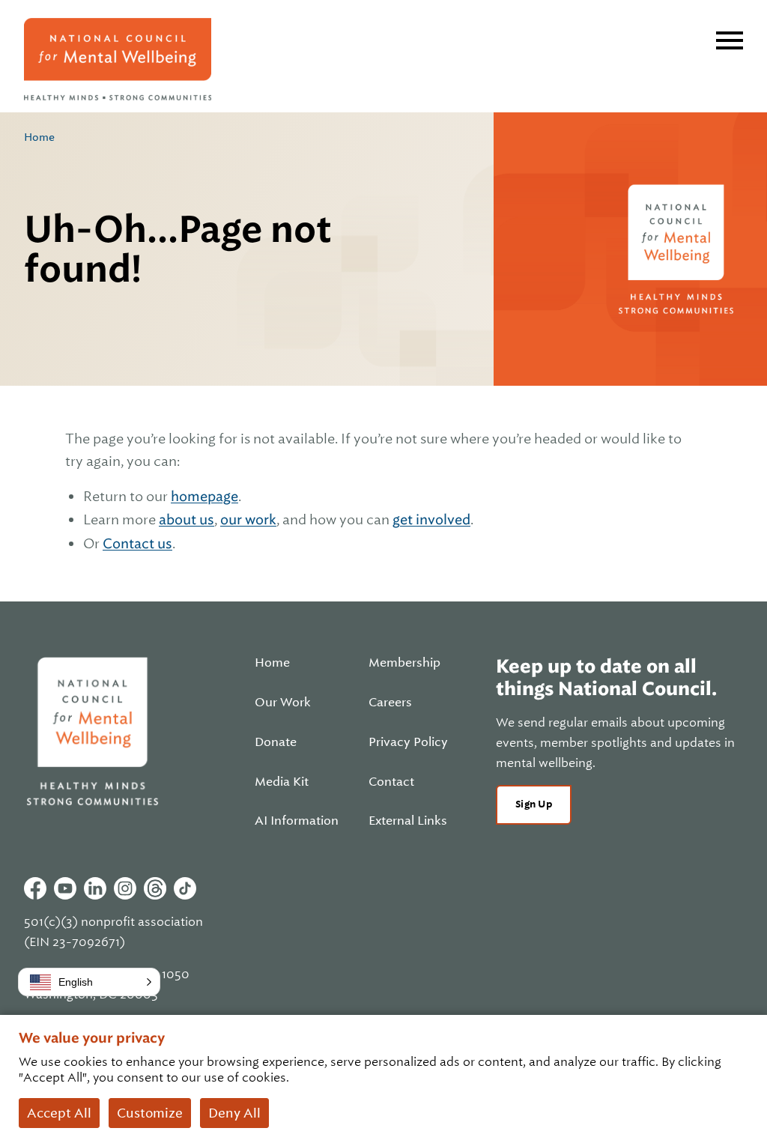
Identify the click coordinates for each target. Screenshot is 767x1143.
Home (39, 137)
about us (186, 519)
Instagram (125, 888)
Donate (276, 742)
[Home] (117, 59)
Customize (150, 1113)
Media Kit (282, 781)
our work (248, 519)
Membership (404, 662)
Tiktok (185, 888)
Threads (155, 888)
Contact (391, 781)
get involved (431, 519)
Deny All (234, 1113)
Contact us (137, 543)
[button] (89, 981)
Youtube (65, 888)
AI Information (297, 820)
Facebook (35, 888)
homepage (204, 496)
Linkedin (95, 888)
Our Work (283, 702)
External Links (408, 820)
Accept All (59, 1113)
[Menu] (729, 40)
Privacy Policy (408, 742)
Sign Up (533, 804)
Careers (390, 702)
